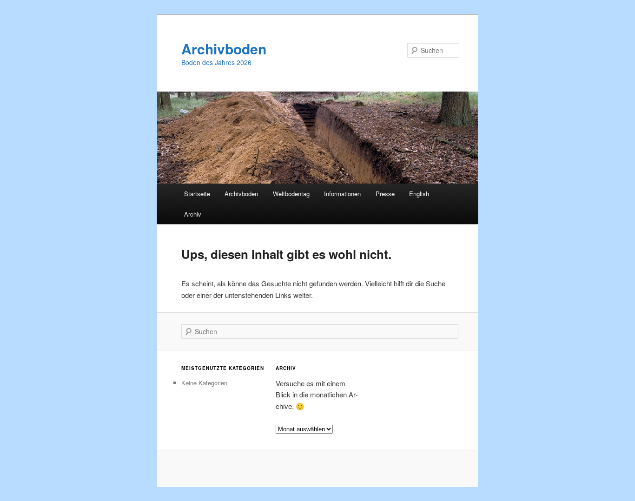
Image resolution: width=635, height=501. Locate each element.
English (419, 193)
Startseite (197, 193)
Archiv (192, 214)
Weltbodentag (291, 193)
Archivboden (223, 49)
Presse (385, 193)
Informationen (342, 193)
